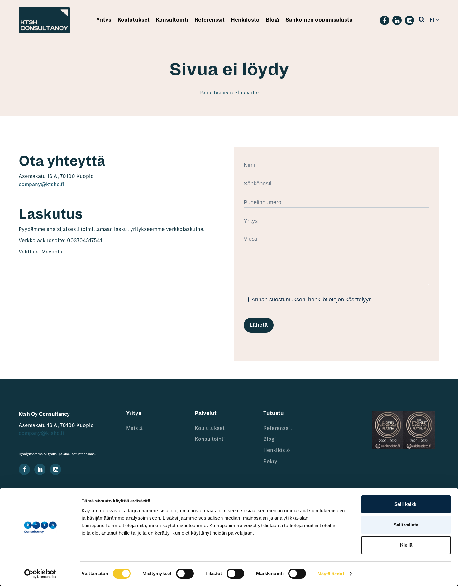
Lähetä (259, 325)
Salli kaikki (405, 504)
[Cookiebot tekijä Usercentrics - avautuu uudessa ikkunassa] (40, 574)
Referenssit (209, 20)
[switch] (185, 574)
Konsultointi (172, 20)
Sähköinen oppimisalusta (318, 20)
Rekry (270, 461)
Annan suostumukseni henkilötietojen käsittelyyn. (311, 299)
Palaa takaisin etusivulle (229, 93)
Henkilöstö (245, 20)
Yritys (103, 20)
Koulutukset (133, 20)
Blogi (272, 20)
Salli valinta (406, 524)
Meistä (134, 428)
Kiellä (406, 545)
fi (431, 20)
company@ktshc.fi (41, 184)
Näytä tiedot (330, 573)
